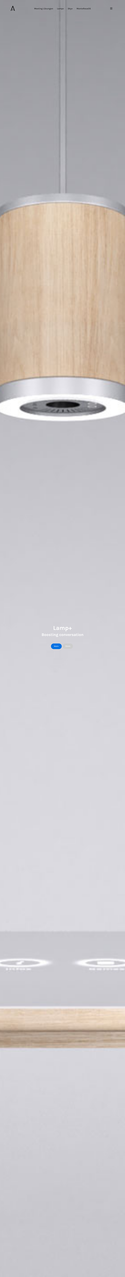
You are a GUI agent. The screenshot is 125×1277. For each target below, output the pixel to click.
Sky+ (70, 8)
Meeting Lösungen (43, 8)
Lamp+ (60, 8)
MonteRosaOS (84, 8)
